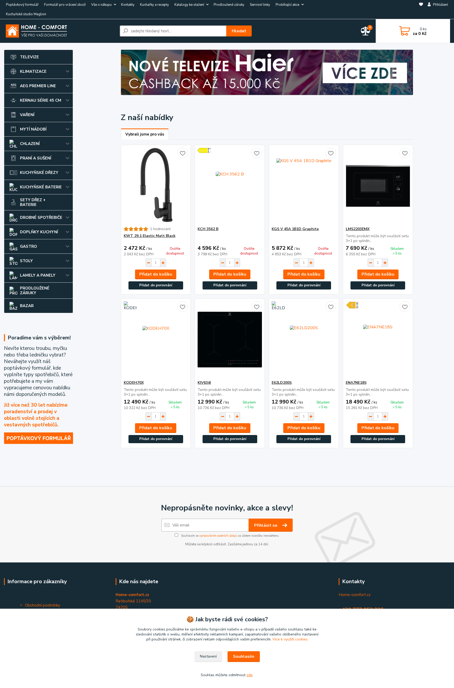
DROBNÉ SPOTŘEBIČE (41, 217)
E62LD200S (282, 382)
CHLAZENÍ (30, 143)
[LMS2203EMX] (378, 186)
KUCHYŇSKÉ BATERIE (41, 187)
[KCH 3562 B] (230, 186)
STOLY (26, 260)
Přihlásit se (266, 525)
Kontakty (128, 4)
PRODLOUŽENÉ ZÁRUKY (34, 291)
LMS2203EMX (357, 228)
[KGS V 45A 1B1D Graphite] (304, 186)
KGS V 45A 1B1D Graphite (295, 228)
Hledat (239, 31)
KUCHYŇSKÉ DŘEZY (39, 172)
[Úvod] (60, 31)
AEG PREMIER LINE (38, 86)
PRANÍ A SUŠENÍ (35, 158)
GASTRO (28, 246)
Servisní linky (260, 4)
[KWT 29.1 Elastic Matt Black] (156, 186)
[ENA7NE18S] (378, 339)
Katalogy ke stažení (189, 4)
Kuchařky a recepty (154, 4)
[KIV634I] (230, 339)
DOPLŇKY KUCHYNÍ (39, 232)
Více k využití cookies (290, 639)
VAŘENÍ (27, 114)
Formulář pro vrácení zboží (65, 4)
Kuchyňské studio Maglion (26, 14)
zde (249, 675)
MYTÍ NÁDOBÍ (33, 129)
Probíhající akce (287, 4)
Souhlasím (243, 656)
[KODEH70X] (156, 339)
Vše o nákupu (101, 4)
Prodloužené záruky (229, 4)
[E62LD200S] (304, 339)
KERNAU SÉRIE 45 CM (40, 100)
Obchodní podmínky (42, 605)
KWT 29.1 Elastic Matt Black (150, 235)
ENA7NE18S (356, 382)
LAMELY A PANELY (37, 275)
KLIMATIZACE (33, 71)
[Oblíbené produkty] (421, 9)
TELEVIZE (29, 57)
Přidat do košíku (155, 274)
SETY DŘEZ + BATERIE (32, 202)
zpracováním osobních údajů (218, 536)
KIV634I (204, 382)
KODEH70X (134, 382)
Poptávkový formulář (22, 4)
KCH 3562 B (208, 228)
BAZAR (27, 305)
